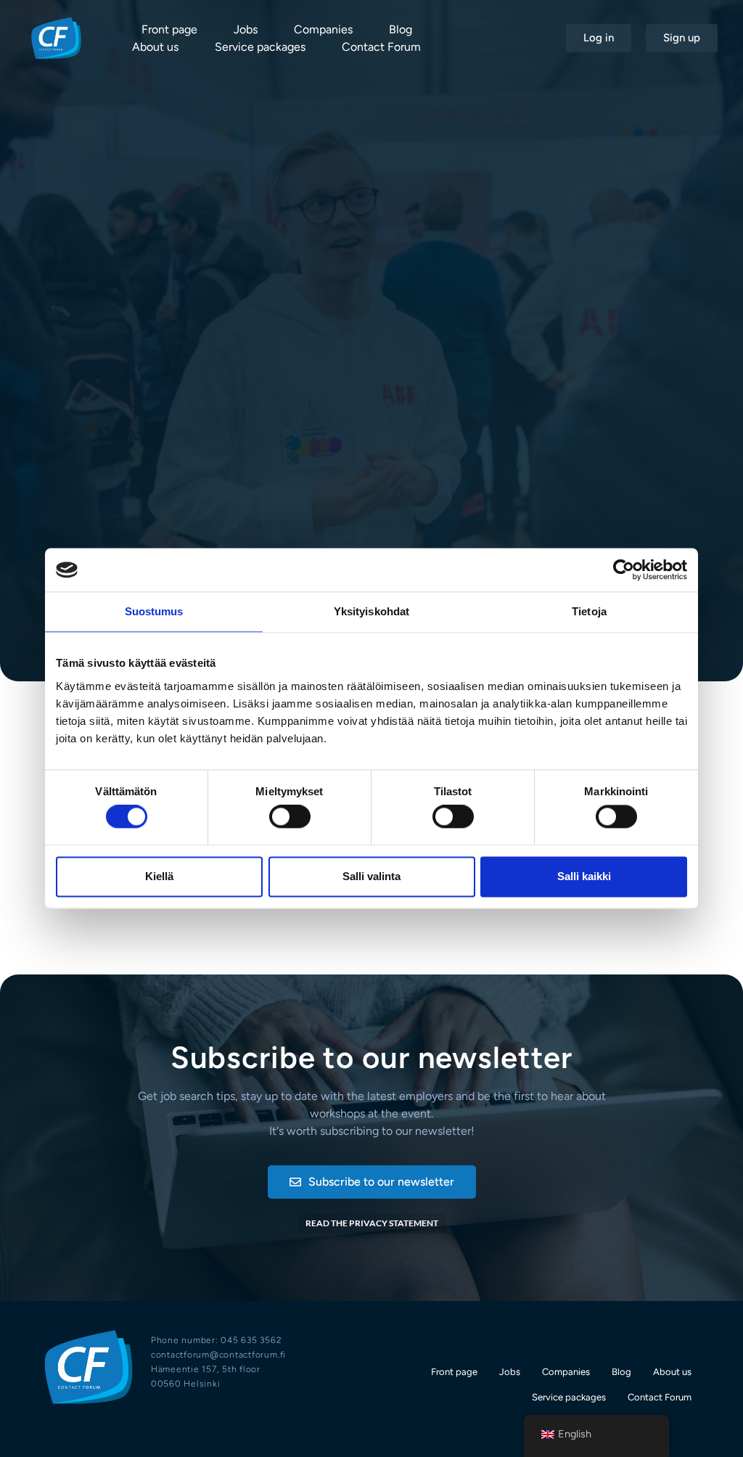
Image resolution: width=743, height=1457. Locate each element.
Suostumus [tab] (154, 611)
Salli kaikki (584, 876)
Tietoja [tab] (589, 611)
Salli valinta (371, 876)
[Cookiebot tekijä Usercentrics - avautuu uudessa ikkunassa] (623, 569)
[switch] (290, 817)
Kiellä (159, 876)
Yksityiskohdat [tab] (371, 611)
